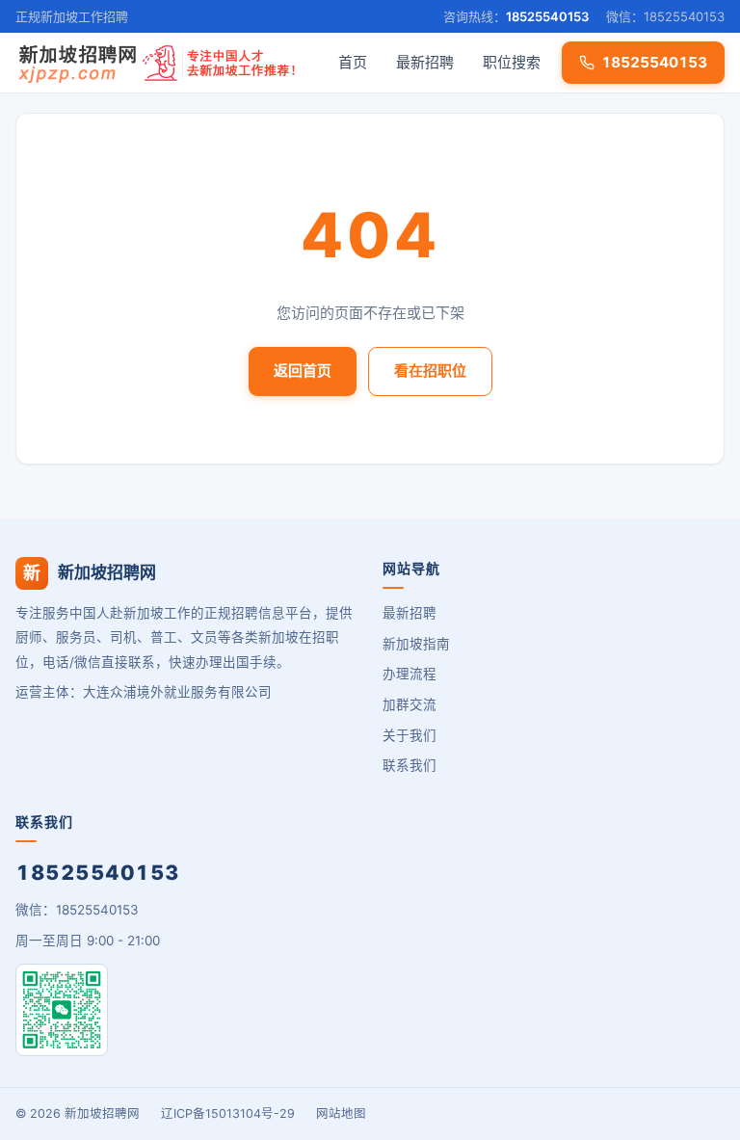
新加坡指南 (416, 643)
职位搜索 (512, 62)
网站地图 (341, 1113)
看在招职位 (430, 370)
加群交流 (409, 704)
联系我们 (409, 765)
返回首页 (302, 370)
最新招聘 (425, 62)
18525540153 (547, 16)
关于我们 (409, 735)
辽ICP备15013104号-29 (228, 1113)
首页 (352, 62)
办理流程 (409, 673)
